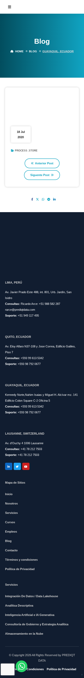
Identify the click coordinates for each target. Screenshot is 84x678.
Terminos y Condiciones (27, 669)
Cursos (10, 522)
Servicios (11, 512)
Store (33, 150)
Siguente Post (40, 175)
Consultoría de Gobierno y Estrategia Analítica (36, 624)
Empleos (11, 531)
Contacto (11, 550)
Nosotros (11, 503)
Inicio (9, 494)
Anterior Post (43, 163)
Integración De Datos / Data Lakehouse (31, 596)
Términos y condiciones (21, 559)
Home (18, 51)
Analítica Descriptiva (19, 605)
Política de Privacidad (20, 569)
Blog (8, 541)
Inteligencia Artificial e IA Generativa (29, 615)
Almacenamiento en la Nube (24, 633)
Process (21, 150)
